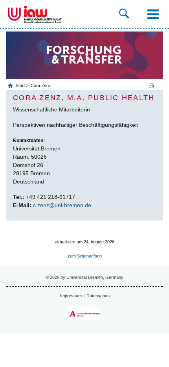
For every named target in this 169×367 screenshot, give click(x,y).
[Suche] (128, 14)
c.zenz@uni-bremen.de (62, 205)
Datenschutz (98, 295)
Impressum (71, 295)
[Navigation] (153, 14)
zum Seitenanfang (85, 256)
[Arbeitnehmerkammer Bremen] (84, 313)
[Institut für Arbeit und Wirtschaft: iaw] (43, 14)
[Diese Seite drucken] (154, 85)
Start (21, 85)
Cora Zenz (41, 85)
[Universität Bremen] (14, 14)
